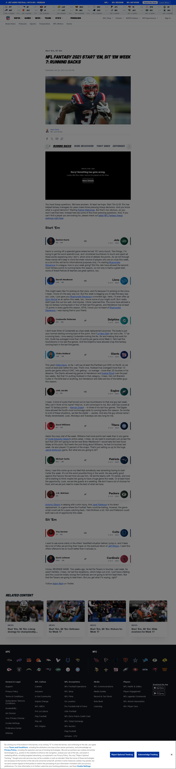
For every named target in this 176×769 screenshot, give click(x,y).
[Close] (172, 755)
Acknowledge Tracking (148, 754)
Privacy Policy (10, 750)
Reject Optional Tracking (122, 754)
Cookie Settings (84, 766)
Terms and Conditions (18, 747)
